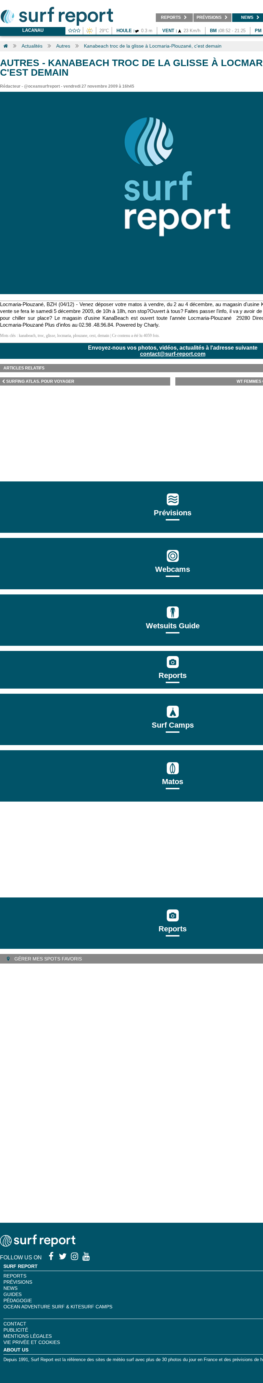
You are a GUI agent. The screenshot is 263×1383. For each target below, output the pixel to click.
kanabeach (27, 335)
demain (103, 335)
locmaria (64, 335)
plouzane (80, 335)
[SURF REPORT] (37, 1245)
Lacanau (32, 30)
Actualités (32, 46)
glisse (50, 335)
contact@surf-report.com (172, 354)
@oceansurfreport (42, 86)
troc (41, 335)
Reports (173, 675)
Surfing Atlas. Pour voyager (40, 381)
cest (92, 335)
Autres (63, 46)
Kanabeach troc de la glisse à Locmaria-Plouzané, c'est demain (153, 46)
